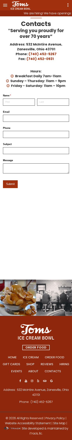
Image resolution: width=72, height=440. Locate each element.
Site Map (59, 423)
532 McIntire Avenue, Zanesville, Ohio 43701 (39, 46)
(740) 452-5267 (42, 54)
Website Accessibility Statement (28, 423)
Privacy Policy (55, 418)
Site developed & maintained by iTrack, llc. (44, 431)
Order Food (36, 347)
